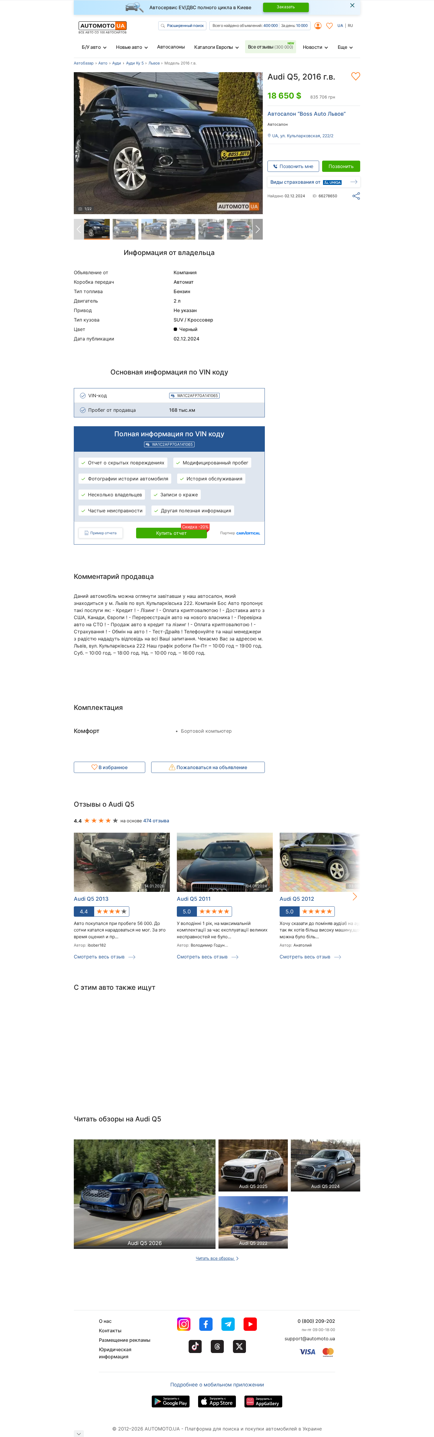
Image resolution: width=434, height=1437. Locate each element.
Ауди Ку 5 (135, 63)
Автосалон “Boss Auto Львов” (306, 114)
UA (340, 25)
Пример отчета (103, 533)
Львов (154, 63)
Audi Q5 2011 (194, 899)
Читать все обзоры (215, 1258)
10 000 (301, 25)
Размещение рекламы (124, 1340)
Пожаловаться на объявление (211, 767)
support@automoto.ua (310, 1338)
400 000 (270, 25)
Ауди (116, 63)
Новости (312, 47)
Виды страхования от (295, 182)
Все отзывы (270, 47)
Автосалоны (171, 47)
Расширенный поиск (185, 25)
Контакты (110, 1330)
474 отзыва (156, 821)
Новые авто (129, 47)
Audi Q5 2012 (297, 899)
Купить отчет (181, 532)
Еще (342, 47)
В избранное (112, 767)
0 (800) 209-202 (316, 1321)
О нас (105, 1321)
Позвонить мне (296, 166)
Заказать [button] (286, 6)
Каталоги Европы (213, 47)
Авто (102, 63)
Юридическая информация (115, 1353)
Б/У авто (91, 47)
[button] (258, 143)
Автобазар (84, 63)
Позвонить (341, 166)
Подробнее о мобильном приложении (217, 1385)
